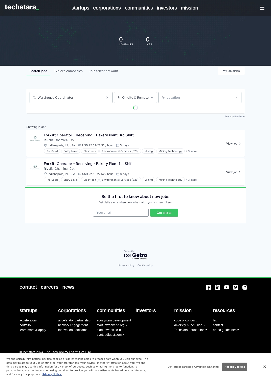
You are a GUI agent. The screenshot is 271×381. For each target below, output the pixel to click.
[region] (135, 367)
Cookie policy (145, 265)
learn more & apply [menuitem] (32, 330)
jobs (38, 71)
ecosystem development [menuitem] (114, 320)
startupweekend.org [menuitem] (111, 325)
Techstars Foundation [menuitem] (189, 330)
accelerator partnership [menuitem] (74, 320)
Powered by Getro (235, 116)
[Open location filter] (236, 97)
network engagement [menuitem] (73, 325)
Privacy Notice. (52, 374)
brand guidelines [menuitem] (224, 330)
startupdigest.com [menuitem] (109, 334)
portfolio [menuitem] (25, 325)
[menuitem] (81, 8)
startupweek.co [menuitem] (107, 330)
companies (68, 71)
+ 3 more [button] (191, 151)
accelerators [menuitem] (28, 320)
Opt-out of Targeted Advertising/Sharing (193, 366)
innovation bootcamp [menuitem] (72, 330)
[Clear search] (107, 97)
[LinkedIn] (219, 289)
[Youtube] (228, 289)
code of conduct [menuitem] (185, 320)
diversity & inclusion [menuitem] (188, 325)
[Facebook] (210, 289)
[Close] (264, 366)
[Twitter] (237, 289)
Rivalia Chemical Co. (59, 140)
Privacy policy (126, 265)
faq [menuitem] (215, 320)
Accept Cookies (235, 366)
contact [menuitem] (218, 325)
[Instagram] (247, 289)
